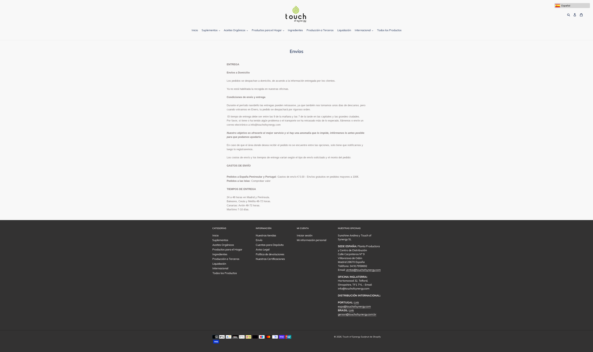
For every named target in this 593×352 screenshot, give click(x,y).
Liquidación (219, 263)
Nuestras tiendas (266, 235)
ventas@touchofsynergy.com (363, 269)
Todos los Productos (224, 273)
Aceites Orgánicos (223, 244)
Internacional (220, 268)
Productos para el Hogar (227, 249)
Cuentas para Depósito (270, 244)
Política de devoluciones (270, 254)
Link (356, 302)
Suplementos (220, 240)
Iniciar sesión (304, 235)
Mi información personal (311, 240)
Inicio (215, 235)
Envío (259, 240)
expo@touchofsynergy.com (354, 306)
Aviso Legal (262, 249)
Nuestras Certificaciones (270, 258)
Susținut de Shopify (371, 336)
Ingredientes (219, 254)
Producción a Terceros (225, 258)
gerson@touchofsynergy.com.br (357, 314)
